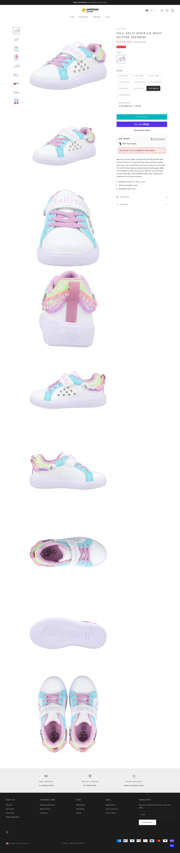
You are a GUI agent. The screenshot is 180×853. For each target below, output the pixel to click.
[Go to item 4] (16, 57)
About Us (9, 805)
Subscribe (147, 822)
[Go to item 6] (16, 74)
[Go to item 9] (16, 101)
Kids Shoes (80, 809)
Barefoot (83, 17)
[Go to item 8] (16, 92)
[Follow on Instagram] (7, 832)
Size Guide (10, 809)
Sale (108, 17)
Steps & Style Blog (12, 817)
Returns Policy (45, 809)
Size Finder (10, 813)
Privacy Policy (111, 813)
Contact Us (44, 813)
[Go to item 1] (16, 30)
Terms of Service (112, 809)
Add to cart (141, 117)
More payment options (142, 130)
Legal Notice (110, 805)
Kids (72, 17)
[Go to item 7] (16, 83)
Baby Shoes (80, 805)
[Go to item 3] (16, 48)
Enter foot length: (129, 143)
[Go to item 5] (16, 66)
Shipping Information (47, 805)
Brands (97, 17)
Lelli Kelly (122, 29)
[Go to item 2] (16, 39)
